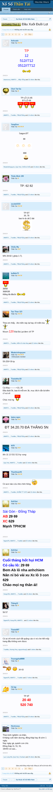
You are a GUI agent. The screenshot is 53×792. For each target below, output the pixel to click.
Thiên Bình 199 (17, 176)
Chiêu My (15, 247)
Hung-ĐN (7, 594)
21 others (30, 620)
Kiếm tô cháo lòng (23, 343)
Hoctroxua (15, 726)
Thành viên (16, 9)
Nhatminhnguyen (9, 167)
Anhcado (14, 41)
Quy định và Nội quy (45, 789)
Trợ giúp (49, 786)
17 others (29, 677)
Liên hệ (42, 786)
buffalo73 (15, 273)
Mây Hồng (21, 79)
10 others (33, 492)
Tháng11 (14, 603)
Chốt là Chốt (26, 167)
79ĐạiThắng (21, 115)
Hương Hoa (13, 649)
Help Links (27, 9)
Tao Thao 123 (16, 312)
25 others (29, 541)
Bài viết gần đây (22, 13)
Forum (6, 9)
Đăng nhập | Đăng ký (42, 2)
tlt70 (13, 446)
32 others (31, 79)
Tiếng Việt (4, 786)
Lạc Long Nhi (8, 757)
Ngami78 (6, 541)
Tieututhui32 (16, 379)
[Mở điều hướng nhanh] (50, 19)
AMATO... (14, 79)
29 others (31, 757)
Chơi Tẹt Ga (16, 89)
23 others (36, 167)
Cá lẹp (13, 687)
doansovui (7, 79)
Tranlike (13, 115)
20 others (31, 237)
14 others (31, 115)
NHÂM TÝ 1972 (22, 492)
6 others (33, 649)
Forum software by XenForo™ (11, 789)
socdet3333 (15, 204)
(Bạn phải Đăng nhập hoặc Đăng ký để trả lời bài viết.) (34, 765)
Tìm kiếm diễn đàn (8, 13)
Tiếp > (30, 34)
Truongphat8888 (17, 659)
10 (25, 34)
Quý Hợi (18, 167)
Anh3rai (14, 501)
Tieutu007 (15, 630)
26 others (31, 408)
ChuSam (22, 757)
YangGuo (15, 124)
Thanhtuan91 (16, 472)
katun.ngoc (15, 417)
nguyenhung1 (22, 649)
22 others (31, 194)
